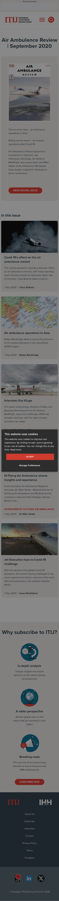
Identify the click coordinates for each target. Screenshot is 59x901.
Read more (15, 449)
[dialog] (30, 450)
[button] (29, 465)
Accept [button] (30, 456)
